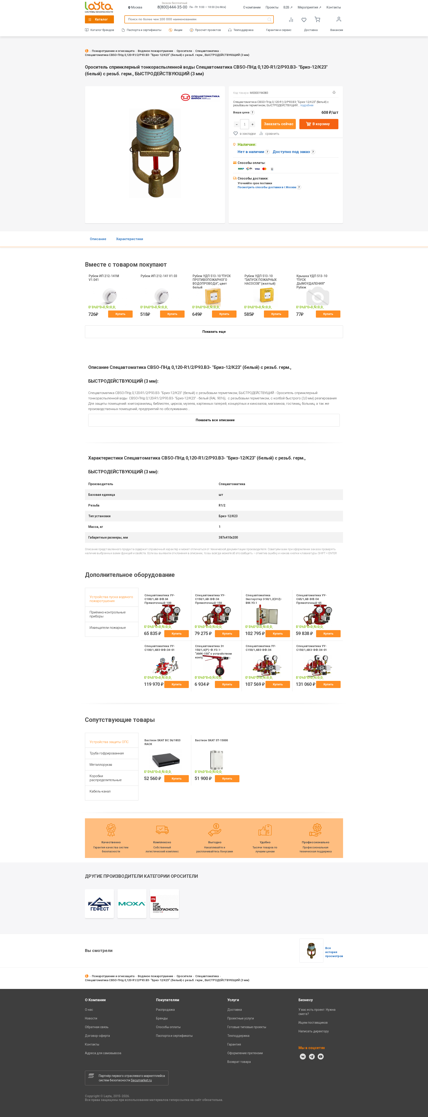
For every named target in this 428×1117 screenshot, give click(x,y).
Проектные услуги (240, 1018)
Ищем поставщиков (313, 1022)
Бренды (162, 1018)
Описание (98, 239)
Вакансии (336, 30)
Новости (91, 1018)
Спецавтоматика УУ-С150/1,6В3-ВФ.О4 (261, 647)
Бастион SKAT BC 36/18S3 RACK (162, 742)
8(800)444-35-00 (172, 7)
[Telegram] (311, 1056)
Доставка (311, 30)
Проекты (272, 7)
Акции (178, 30)
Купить (120, 314)
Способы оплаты (168, 1027)
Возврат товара (239, 1062)
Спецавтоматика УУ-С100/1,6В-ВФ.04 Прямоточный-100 (159, 599)
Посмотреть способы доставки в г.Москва (267, 187)
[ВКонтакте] (302, 1056)
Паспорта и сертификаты (144, 30)
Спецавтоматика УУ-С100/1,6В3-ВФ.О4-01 (159, 647)
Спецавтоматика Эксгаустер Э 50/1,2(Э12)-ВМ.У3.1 (264, 599)
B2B (288, 7)
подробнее (306, 105)
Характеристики (129, 239)
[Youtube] (320, 1056)
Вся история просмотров (334, 952)
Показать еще (214, 332)
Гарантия (234, 1044)
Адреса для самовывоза (103, 1053)
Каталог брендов (102, 30)
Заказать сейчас (278, 124)
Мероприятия (309, 7)
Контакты (334, 7)
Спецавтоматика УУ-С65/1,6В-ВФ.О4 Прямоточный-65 (311, 599)
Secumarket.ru (141, 1080)
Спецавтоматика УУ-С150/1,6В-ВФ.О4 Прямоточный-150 (210, 599)
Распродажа (165, 1009)
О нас (89, 1009)
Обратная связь (97, 1027)
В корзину (321, 124)
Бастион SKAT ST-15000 (211, 740)
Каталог (101, 19)
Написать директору (313, 1031)
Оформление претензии (245, 1053)
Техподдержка (243, 30)
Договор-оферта (97, 1035)
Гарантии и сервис (278, 30)
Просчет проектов (208, 30)
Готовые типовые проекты (246, 1027)
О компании (252, 7)
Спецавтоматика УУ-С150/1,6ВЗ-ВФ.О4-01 (311, 647)
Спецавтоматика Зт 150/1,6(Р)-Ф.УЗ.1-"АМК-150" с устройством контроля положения (213, 651)
